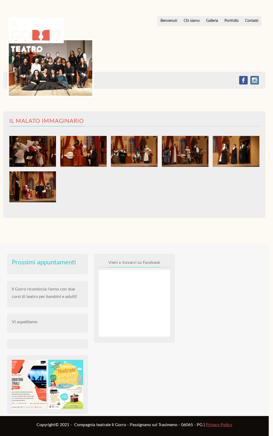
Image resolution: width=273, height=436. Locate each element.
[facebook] (243, 80)
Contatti (251, 21)
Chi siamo (192, 21)
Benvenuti (168, 21)
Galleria (212, 21)
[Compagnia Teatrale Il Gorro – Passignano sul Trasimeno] (36, 35)
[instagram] (254, 80)
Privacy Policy (219, 425)
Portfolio (231, 21)
